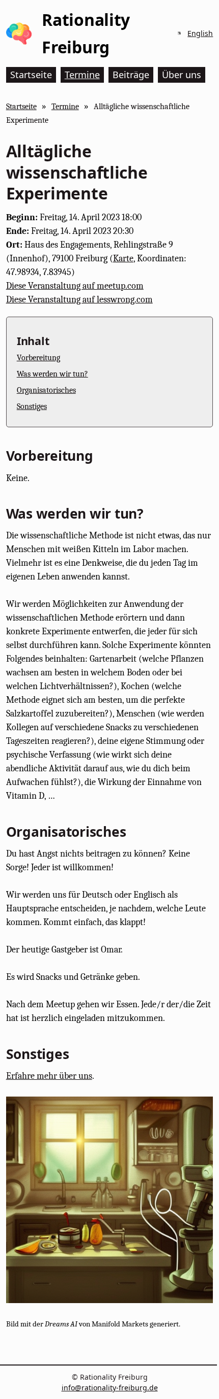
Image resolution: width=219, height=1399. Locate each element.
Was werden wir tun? (52, 374)
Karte (123, 258)
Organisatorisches (46, 390)
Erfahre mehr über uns (49, 1076)
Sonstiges (32, 406)
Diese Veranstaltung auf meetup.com (75, 286)
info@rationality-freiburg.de (110, 1387)
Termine (65, 106)
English (200, 33)
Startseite (21, 106)
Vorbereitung (38, 357)
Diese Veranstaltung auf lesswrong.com (79, 299)
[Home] (19, 33)
